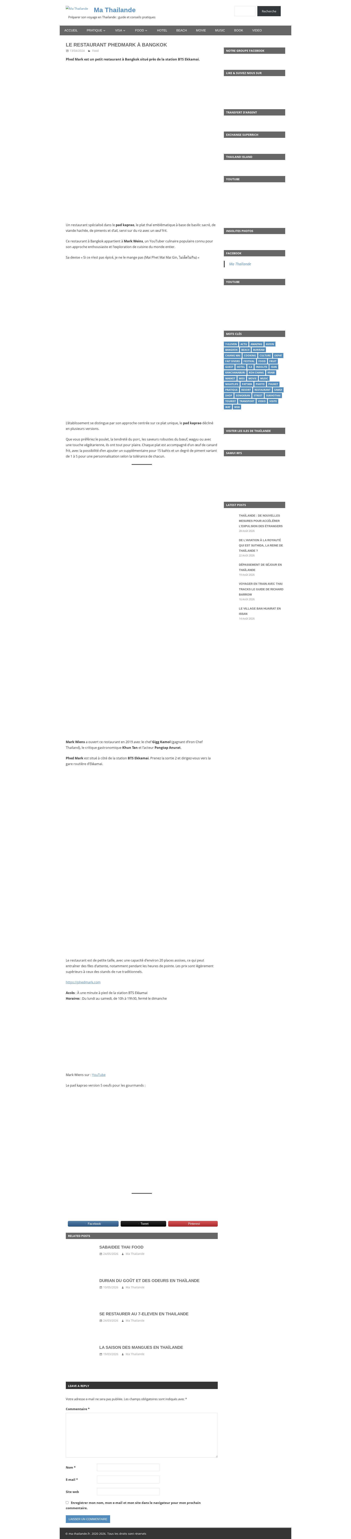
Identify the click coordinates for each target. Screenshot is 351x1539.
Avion (270, 344)
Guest (229, 367)
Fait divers (232, 361)
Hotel (162, 30)
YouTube (99, 1075)
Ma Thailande (115, 10)
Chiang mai (232, 355)
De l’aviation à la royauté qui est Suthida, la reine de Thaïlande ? (261, 546)
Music (220, 30)
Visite (273, 401)
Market (230, 378)
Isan (274, 367)
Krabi (271, 372)
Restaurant (263, 390)
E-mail (72, 1479)
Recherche (269, 11)
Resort (246, 390)
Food (139, 30)
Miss (242, 378)
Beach (181, 30)
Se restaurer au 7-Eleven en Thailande (143, 1314)
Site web (72, 1492)
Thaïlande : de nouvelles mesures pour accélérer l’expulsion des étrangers (261, 521)
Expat (278, 355)
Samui (278, 390)
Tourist (230, 401)
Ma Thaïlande (240, 263)
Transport (246, 401)
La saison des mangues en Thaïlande (141, 1347)
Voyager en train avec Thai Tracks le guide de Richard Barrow (261, 589)
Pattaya (247, 384)
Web (237, 407)
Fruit (272, 361)
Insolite (261, 367)
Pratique (94, 30)
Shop (228, 395)
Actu (243, 344)
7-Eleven (231, 344)
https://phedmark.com (83, 982)
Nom (71, 1467)
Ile (250, 367)
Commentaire (78, 1409)
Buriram (258, 350)
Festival (249, 361)
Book (238, 30)
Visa (118, 30)
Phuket (273, 384)
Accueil (71, 30)
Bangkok (231, 350)
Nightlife (231, 384)
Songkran (243, 395)
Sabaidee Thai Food (121, 1247)
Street (258, 395)
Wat (228, 407)
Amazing (256, 344)
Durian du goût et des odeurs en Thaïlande (149, 1280)
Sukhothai (273, 395)
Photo (260, 384)
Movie (201, 30)
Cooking (250, 355)
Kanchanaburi (235, 372)
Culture (265, 355)
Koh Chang (256, 372)
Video (257, 30)
